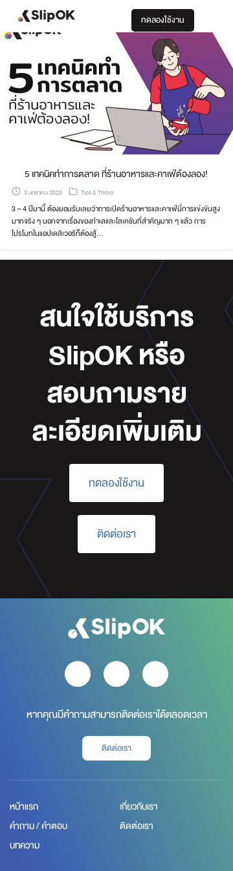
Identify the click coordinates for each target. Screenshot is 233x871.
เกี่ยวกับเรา (139, 806)
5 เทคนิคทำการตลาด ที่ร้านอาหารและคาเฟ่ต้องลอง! (116, 174)
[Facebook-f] (78, 674)
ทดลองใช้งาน (162, 20)
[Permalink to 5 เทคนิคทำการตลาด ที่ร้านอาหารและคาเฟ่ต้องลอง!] (116, 93)
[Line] (155, 674)
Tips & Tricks (97, 192)
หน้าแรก (24, 806)
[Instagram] (116, 674)
